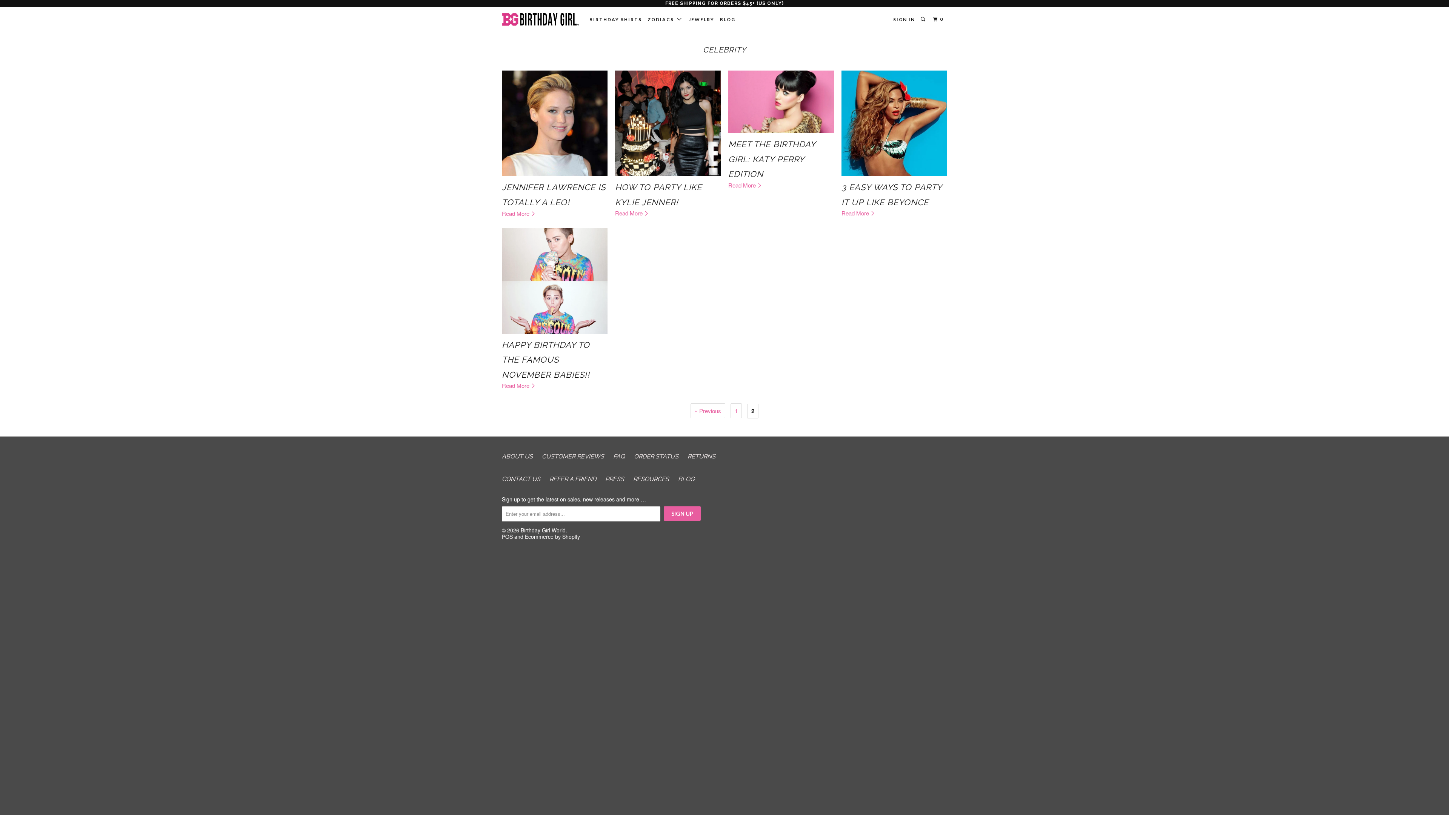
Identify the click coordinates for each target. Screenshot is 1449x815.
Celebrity (724, 49)
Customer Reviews (573, 456)
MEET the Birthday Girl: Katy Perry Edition (771, 159)
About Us (517, 456)
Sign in (904, 19)
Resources (651, 479)
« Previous (708, 411)
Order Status (656, 456)
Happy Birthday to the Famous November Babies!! (546, 360)
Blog (727, 19)
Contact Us (521, 479)
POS (507, 536)
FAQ (619, 456)
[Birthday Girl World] (540, 19)
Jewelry (701, 19)
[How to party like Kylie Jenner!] (668, 123)
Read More (516, 213)
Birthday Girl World (543, 530)
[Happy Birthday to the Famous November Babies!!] (555, 281)
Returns (701, 456)
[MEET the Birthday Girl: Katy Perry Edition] (781, 102)
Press (614, 479)
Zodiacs (662, 19)
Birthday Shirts (615, 19)
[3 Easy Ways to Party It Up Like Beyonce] (894, 123)
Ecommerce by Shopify (552, 536)
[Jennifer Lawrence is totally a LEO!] (555, 123)
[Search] (923, 19)
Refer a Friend (572, 479)
